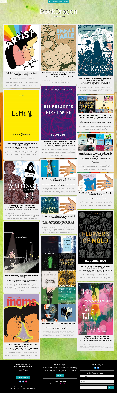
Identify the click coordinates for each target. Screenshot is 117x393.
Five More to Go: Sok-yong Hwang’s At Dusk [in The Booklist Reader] (95, 193)
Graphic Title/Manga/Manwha (15, 78)
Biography (83, 83)
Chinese (44, 327)
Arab (43, 221)
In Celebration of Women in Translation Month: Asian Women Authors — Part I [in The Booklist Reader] (95, 154)
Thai (104, 122)
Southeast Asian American (48, 223)
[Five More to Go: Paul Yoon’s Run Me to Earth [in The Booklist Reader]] (58, 213)
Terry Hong (73, 371)
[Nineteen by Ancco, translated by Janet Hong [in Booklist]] (21, 272)
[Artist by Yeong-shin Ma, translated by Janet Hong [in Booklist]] (21, 70)
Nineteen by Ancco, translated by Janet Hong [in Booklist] (21, 276)
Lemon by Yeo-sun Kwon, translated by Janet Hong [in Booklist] (21, 144)
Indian (90, 161)
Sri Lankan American (58, 223)
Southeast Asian (70, 222)
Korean (23, 78)
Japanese (52, 184)
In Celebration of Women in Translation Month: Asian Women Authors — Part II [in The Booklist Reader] (95, 117)
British (49, 221)
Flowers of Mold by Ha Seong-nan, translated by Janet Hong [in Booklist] (95, 267)
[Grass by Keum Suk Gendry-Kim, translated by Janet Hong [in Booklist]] (95, 76)
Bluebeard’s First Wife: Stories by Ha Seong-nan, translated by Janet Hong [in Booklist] (59, 142)
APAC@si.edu (26, 374)
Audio (46, 221)
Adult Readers (32, 77)
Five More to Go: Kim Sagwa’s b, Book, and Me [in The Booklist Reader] (58, 179)
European (44, 184)
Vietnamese (71, 223)
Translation (31, 78)
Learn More (59, 375)
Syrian (58, 328)
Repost (27, 78)
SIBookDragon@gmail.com (63, 383)
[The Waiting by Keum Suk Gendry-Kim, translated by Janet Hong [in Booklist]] (21, 203)
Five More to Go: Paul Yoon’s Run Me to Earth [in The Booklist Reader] (58, 217)
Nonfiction (25, 280)
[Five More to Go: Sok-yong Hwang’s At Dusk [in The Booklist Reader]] (95, 190)
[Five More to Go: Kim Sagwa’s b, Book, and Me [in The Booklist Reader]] (58, 176)
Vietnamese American (58, 224)
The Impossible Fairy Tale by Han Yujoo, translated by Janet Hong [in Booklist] (95, 337)
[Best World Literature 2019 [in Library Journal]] (58, 321)
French (56, 327)
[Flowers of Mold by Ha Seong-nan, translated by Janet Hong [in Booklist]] (95, 264)
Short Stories (34, 280)
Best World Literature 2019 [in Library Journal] (58, 323)
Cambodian (53, 221)
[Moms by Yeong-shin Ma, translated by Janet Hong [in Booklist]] (21, 342)
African (73, 220)
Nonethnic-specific (68, 184)
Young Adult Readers (24, 281)
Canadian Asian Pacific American (68, 221)
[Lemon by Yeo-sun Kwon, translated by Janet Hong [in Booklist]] (21, 141)
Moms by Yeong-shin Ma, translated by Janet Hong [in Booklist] (21, 345)
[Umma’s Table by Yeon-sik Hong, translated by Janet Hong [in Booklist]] (58, 70)
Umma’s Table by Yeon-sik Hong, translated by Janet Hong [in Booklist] (58, 73)
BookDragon (58, 11)
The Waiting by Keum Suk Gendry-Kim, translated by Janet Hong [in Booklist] (21, 206)
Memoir (21, 280)
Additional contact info (23, 377)
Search (110, 387)
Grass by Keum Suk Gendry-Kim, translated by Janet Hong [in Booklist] (95, 79)
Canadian (58, 221)
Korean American (57, 222)
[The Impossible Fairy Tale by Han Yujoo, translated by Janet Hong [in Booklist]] (95, 334)
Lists (58, 184)
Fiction (36, 77)
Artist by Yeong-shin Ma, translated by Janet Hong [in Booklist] (21, 73)
